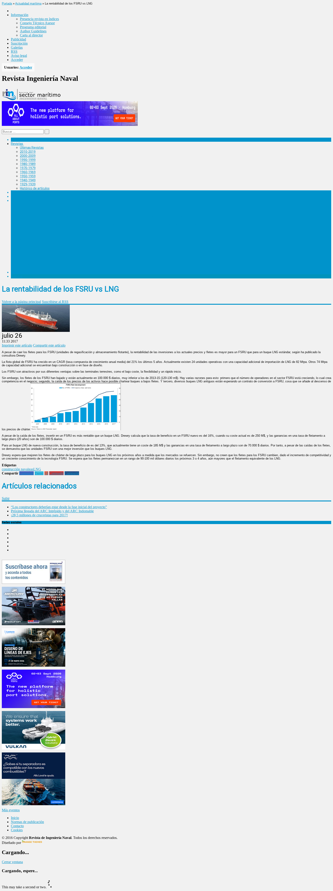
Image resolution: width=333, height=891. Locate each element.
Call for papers (30, 260)
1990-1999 (28, 160)
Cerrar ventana (12, 862)
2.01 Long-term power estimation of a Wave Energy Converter (73, 244)
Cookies (17, 830)
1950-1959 (28, 176)
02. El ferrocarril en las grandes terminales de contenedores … (73, 256)
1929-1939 (28, 184)
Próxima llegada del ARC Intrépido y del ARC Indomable (52, 511)
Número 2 (27, 240)
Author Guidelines (33, 31)
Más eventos (11, 810)
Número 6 (27, 204)
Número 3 (27, 228)
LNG (37, 469)
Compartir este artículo (49, 345)
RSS (14, 51)
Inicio (15, 818)
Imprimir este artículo (17, 345)
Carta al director (31, 35)
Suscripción (19, 43)
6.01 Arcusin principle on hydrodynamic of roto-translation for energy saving (83, 208)
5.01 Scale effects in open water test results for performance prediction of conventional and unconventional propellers (113, 216)
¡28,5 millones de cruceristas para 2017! (39, 515)
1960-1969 (28, 172)
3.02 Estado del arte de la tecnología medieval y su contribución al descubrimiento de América (95, 236)
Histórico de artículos (35, 188)
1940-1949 (28, 180)
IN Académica (21, 200)
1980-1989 (28, 164)
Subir (6, 498)
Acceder (17, 60)
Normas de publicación (36, 264)
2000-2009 (28, 156)
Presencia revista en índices (39, 19)
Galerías (17, 47)
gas (31, 469)
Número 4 (27, 220)
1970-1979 (28, 168)
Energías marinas (23, 192)
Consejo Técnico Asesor (37, 23)
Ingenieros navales (24, 272)
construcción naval (15, 469)
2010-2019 (28, 151)
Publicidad (18, 39)
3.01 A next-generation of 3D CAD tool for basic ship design (71, 232)
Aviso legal (19, 55)
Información (28, 268)
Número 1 (27, 248)
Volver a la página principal (21, 302)
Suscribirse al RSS (55, 302)
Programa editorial (33, 27)
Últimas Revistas (32, 147)
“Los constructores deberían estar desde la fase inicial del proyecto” (59, 507)
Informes (17, 196)
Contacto (17, 826)
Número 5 (27, 212)
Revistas (17, 144)
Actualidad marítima (28, 3)
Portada (7, 3)
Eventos (16, 276)
